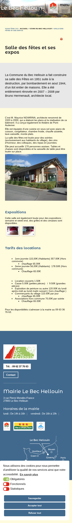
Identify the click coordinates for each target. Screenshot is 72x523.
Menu (64, 5)
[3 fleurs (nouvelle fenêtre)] (23, 428)
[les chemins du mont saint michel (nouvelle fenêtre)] (40, 428)
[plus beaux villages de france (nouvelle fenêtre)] (53, 8)
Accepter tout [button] (35, 505)
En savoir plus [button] (29, 474)
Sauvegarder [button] (34, 498)
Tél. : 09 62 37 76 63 (17, 366)
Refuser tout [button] (34, 513)
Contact (10, 374)
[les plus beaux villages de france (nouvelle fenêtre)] (6, 428)
